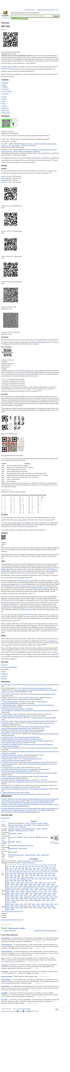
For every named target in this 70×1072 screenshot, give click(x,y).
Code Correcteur (6, 979)
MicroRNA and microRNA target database (45, 930)
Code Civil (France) (6, 976)
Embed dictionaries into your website (46, 9)
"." (6, 733)
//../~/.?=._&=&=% (24, 789)
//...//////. (19, 794)
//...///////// (26, 710)
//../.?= (13, 756)
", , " (22, 739)
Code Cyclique (5, 938)
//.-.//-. (35, 684)
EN (57, 9)
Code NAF (4, 999)
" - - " (12, 744)
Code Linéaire (5, 986)
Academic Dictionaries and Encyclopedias (25, 13)
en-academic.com (5, 17)
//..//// (15, 716)
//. (19, 742)
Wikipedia (14, 18)
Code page (4, 964)
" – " (12, 694)
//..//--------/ (27, 740)
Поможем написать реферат (16, 928)
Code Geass (4, 971)
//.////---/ (15, 732)
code (2, 958)
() (21, 845)
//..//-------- (25, 781)
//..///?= (20, 812)
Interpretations (23, 18)
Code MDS (4, 993)
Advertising (28, 1008)
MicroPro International (10, 930)
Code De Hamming (6, 944)
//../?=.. (33, 721)
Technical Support (21, 1008)
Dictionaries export (5, 1011)
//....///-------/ (29, 773)
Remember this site (30, 9)
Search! (56, 16)
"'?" (29, 697)
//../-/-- (16, 728)
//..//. (15, 699)
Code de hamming (6, 951)
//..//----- (19, 769)
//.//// (40, 748)
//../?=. (43, 764)
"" (7, 684)
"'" (12, 755)
